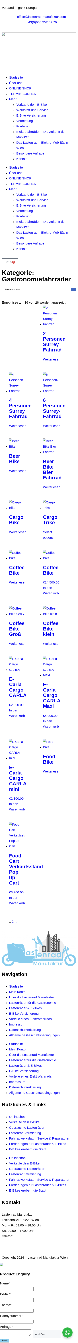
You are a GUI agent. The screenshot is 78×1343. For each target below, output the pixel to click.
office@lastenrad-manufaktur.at (35, 1241)
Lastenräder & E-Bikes (25, 1008)
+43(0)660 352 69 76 (29, 1236)
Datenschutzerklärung (25, 1030)
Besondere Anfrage (30, 153)
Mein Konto (17, 992)
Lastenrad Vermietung (25, 1133)
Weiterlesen (51, 359)
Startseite (16, 77)
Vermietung (24, 121)
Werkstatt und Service (32, 110)
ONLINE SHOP (20, 88)
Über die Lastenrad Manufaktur (31, 997)
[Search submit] (73, 289)
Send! (4, 1340)
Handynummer (11, 1316)
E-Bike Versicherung (31, 115)
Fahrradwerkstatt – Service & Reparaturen (39, 1138)
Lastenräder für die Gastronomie (32, 1003)
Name (5, 1283)
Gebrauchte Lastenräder (26, 1127)
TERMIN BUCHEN (22, 94)
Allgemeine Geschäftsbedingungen (34, 1035)
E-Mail (5, 1294)
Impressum (17, 1024)
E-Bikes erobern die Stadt (27, 1149)
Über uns (15, 83)
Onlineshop (17, 1117)
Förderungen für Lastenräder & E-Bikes (37, 1144)
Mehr (13, 99)
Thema (5, 1305)
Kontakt (21, 159)
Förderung (23, 126)
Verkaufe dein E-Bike (31, 104)
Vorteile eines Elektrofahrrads (30, 1019)
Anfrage (6, 1327)
